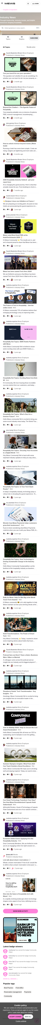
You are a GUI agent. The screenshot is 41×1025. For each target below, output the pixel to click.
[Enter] (2, 28)
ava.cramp (9, 430)
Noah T (11, 967)
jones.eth (9, 854)
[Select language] (28, 3)
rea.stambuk (10, 503)
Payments (27, 992)
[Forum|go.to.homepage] (11, 3)
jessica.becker (11, 215)
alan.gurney (10, 123)
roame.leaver (10, 196)
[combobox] (20, 28)
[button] (20, 1021)
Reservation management (13, 992)
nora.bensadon (13, 973)
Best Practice (8, 988)
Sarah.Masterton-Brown (14, 53)
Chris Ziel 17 (12, 961)
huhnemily (12, 956)
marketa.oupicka (11, 285)
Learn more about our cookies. (23, 1012)
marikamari (12, 950)
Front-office (19, 988)
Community (8, 996)
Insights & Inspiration (10, 9)
